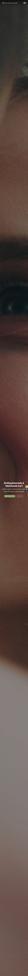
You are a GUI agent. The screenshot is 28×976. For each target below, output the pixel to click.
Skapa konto (10, 496)
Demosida (20, 496)
